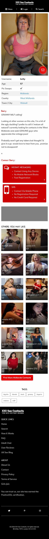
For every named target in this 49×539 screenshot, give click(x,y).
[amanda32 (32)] (37, 338)
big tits (6, 394)
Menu (9, 9)
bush (22, 394)
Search (41, 9)
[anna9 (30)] (12, 338)
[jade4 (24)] (12, 289)
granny (30, 394)
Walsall (23, 103)
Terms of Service (9, 479)
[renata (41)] (12, 313)
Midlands (24, 94)
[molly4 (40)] (12, 240)
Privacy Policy (7, 474)
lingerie (39, 394)
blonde (14, 394)
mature (6, 400)
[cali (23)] (37, 313)
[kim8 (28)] (37, 264)
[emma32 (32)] (37, 289)
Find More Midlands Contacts (17, 378)
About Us (5, 465)
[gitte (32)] (12, 264)
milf (14, 400)
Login (25, 9)
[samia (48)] (12, 362)
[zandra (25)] (37, 362)
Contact (5, 470)
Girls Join (5, 484)
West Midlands (27, 98)
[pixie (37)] (37, 240)
